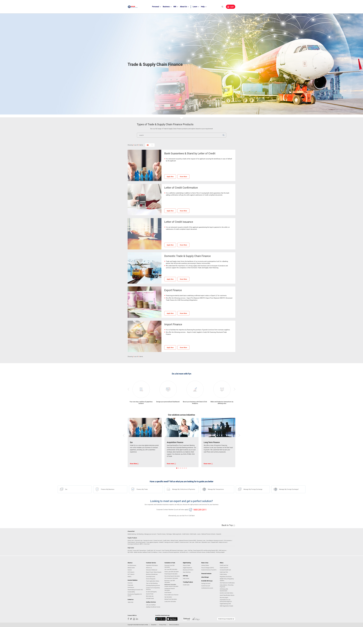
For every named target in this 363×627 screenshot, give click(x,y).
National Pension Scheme (208, 534)
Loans (199, 534)
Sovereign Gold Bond (133, 544)
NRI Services (222, 550)
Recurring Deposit (140, 542)
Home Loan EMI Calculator (171, 571)
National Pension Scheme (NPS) (187, 540)
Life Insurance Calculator (171, 578)
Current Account (158, 540)
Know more (170, 463)
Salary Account (223, 542)
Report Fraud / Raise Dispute (153, 572)
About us (130, 562)
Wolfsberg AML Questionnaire (224, 589)
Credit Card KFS (224, 567)
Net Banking (140, 534)
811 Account (157, 550)
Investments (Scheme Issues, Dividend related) (202, 552)
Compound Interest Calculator (169, 589)
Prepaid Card (214, 542)
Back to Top (227, 525)
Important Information (152, 565)
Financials (130, 585)
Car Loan (192, 542)
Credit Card (150, 550)
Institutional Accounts (207, 588)
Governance (131, 587)
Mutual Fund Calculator (170, 599)
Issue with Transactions (139, 550)
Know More (183, 176)
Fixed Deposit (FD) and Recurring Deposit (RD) (205, 550)
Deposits (218, 534)
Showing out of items (135, 145)
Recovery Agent (224, 597)
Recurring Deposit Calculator (172, 576)
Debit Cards (193, 534)
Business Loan (201, 540)
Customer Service (151, 562)
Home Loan (131, 540)
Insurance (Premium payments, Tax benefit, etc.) (175, 552)
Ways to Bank (186, 565)
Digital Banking (187, 562)
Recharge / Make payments (174, 534)
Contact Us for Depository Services (153, 588)
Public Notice (223, 574)
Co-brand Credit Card (225, 570)
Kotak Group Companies (225, 619)
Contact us (130, 599)
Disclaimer (153, 624)
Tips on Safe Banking (151, 583)
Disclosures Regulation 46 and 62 (135, 595)
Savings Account (147, 540)
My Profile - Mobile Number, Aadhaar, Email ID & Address (143, 552)
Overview (130, 583)
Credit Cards (185, 534)
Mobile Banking (132, 534)
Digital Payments (187, 567)
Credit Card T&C (224, 565)
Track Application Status (152, 581)
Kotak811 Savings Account (166, 542)
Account (130, 550)
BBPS (141, 544)
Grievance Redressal (151, 570)
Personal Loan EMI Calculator (169, 566)
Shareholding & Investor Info (135, 589)
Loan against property (152, 542)
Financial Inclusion (206, 573)
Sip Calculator (168, 597)
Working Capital (220, 552)
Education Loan (206, 542)
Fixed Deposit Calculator (170, 574)
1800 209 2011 (200, 509)
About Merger (205, 577)
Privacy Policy (162, 624)
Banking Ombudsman (152, 574)
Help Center (186, 578)
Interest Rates (205, 565)
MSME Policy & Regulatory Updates (227, 579)
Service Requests (150, 578)
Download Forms (150, 576)
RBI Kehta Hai (149, 596)
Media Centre (131, 567)
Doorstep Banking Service (153, 585)
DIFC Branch (131, 572)
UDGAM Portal (150, 598)
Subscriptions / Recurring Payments (226, 586)
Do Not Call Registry (151, 591)
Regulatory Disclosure (226, 576)
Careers (130, 570)
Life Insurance (228, 540)
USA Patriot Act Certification (227, 583)
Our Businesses (132, 565)
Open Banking (186, 572)
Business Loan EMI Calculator (169, 581)
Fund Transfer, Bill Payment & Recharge (172, 550)
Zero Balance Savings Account (214, 540)
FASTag (190, 550)
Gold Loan (198, 542)
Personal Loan (138, 540)
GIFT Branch (131, 574)
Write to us (149, 567)
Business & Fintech (188, 570)
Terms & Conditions (174, 624)
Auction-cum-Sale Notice (226, 593)
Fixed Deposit (131, 542)
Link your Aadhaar (151, 605)
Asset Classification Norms (227, 595)
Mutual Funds (174, 540)
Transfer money (161, 534)
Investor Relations (132, 580)
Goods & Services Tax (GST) (208, 570)
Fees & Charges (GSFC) (207, 567)
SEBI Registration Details (226, 606)
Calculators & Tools (169, 562)
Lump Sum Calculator (170, 601)
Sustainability (131, 592)
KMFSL (129, 576)
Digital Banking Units (225, 603)
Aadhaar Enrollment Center (153, 607)
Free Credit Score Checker (171, 594)
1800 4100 (130, 602)
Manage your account (150, 534)
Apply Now (170, 176)
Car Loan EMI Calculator (170, 569)
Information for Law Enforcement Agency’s (226, 600)
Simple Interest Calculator (171, 586)
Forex (160, 552)
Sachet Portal (149, 594)
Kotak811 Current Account (181, 542)
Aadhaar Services (151, 602)
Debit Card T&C (224, 572)
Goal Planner (167, 592)
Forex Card (146, 544)
